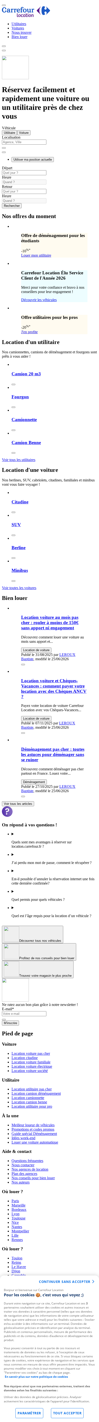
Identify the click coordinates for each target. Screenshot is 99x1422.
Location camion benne (29, 1102)
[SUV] (13, 535)
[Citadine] (13, 512)
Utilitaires (19, 24)
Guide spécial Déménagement (34, 1134)
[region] (49, 1348)
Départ (7, 168)
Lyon (15, 1214)
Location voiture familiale (31, 1062)
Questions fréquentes (27, 1161)
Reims (16, 1262)
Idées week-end (23, 1138)
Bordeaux (19, 1210)
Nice (15, 1222)
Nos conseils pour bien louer (33, 1178)
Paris (15, 1201)
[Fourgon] (13, 407)
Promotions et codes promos (33, 1129)
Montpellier (20, 1231)
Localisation (11, 137)
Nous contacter (23, 1165)
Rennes (17, 1240)
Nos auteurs (21, 1182)
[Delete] (4, 148)
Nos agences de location (30, 1169)
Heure (6, 177)
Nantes (17, 1227)
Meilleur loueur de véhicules (33, 1125)
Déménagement (34, 782)
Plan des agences (24, 1174)
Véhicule (9, 128)
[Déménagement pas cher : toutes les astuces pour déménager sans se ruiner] (23, 796)
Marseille (18, 1205)
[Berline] (13, 558)
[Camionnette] (13, 430)
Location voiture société (30, 1071)
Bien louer (19, 37)
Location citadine (25, 1058)
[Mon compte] (4, 46)
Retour (7, 187)
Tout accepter (67, 1413)
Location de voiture (36, 650)
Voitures (18, 28)
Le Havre (19, 1267)
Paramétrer (29, 1413)
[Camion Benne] (13, 453)
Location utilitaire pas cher (32, 1089)
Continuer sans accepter (64, 1281)
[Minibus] (13, 581)
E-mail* (8, 1009)
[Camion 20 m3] (13, 384)
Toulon (17, 1258)
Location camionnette (28, 1098)
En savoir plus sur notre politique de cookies (36, 1377)
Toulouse (18, 1218)
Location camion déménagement (36, 1093)
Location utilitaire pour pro (32, 1106)
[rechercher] (4, 152)
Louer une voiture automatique (35, 1142)
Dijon (16, 1271)
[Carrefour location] (26, 16)
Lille (15, 1235)
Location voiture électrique (32, 1066)
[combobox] (49, 144)
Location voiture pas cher (31, 1053)
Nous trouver (21, 32)
